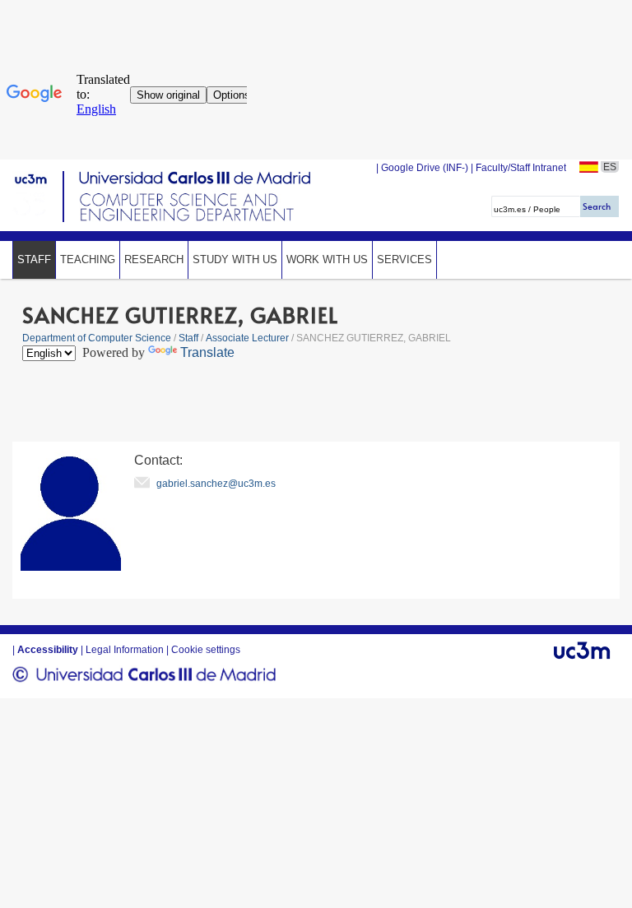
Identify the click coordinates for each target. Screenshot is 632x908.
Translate (207, 352)
